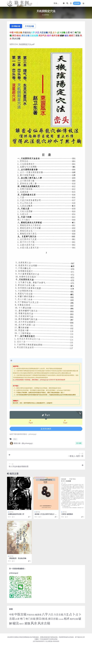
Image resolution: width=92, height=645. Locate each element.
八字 (45, 614)
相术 (66, 618)
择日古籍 (53, 618)
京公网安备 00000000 (52, 641)
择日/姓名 (42, 618)
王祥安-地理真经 (67, 514)
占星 (17, 618)
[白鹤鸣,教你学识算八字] (19, 493)
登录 (77, 3)
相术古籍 (74, 618)
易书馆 (46, 15)
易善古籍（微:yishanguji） (24, 443)
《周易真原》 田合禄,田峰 (17, 558)
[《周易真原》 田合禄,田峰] (19, 537)
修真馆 (38, 614)
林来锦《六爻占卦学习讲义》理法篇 (46, 515)
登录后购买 (47, 429)
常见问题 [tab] (30, 26)
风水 (15, 439)
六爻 (66, 614)
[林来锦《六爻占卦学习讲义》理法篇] (46, 493)
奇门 (22, 618)
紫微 (27, 623)
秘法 (15, 623)
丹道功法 (31, 614)
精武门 (21, 624)
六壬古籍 (58, 614)
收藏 (79, 443)
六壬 (50, 614)
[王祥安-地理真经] (72, 493)
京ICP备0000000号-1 (39, 641)
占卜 (72, 614)
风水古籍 (44, 623)
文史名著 (60, 619)
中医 (11, 614)
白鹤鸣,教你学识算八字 (16, 514)
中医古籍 (20, 614)
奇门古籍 (30, 618)
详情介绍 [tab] (16, 26)
